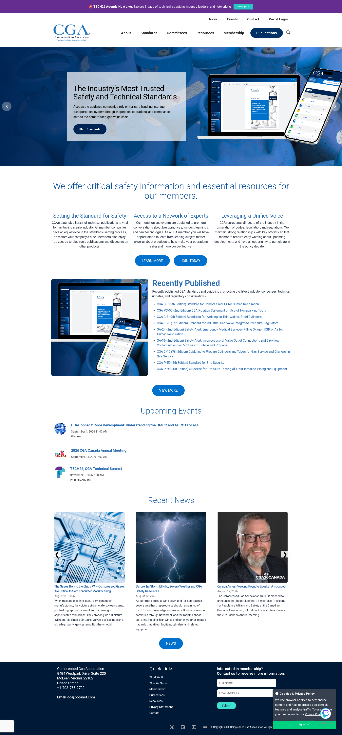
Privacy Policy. (314, 714)
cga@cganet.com (81, 697)
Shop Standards (90, 129)
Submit (226, 705)
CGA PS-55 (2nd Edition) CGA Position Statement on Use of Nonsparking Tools (211, 310)
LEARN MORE (152, 261)
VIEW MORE (168, 390)
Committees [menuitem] (177, 33)
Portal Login (278, 19)
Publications (157, 695)
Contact (253, 19)
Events (232, 19)
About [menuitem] (126, 33)
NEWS (171, 643)
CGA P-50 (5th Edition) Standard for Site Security (190, 363)
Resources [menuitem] (205, 33)
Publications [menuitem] (266, 33)
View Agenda (243, 7)
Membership (157, 689)
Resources (156, 701)
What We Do (156, 677)
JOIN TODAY (190, 261)
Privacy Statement (161, 707)
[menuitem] (288, 32)
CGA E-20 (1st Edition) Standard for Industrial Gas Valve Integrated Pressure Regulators (217, 323)
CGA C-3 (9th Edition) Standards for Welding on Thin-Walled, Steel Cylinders (209, 317)
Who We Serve (158, 683)
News (213, 19)
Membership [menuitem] (234, 33)
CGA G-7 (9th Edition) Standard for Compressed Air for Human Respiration (208, 304)
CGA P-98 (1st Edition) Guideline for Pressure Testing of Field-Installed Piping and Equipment (222, 369)
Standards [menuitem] (149, 33)
